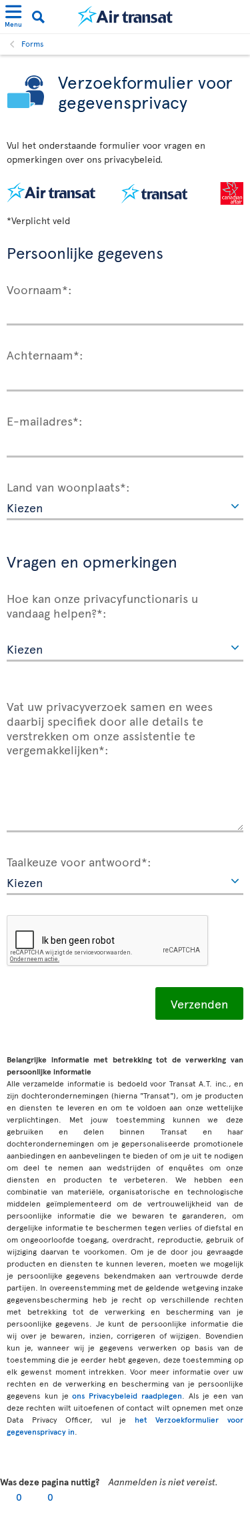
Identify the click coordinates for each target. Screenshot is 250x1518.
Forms (32, 43)
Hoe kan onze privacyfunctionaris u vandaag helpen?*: (102, 605)
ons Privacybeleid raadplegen (127, 1395)
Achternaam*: (45, 354)
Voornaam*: (39, 289)
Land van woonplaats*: (68, 486)
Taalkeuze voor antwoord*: (79, 861)
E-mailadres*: (45, 420)
